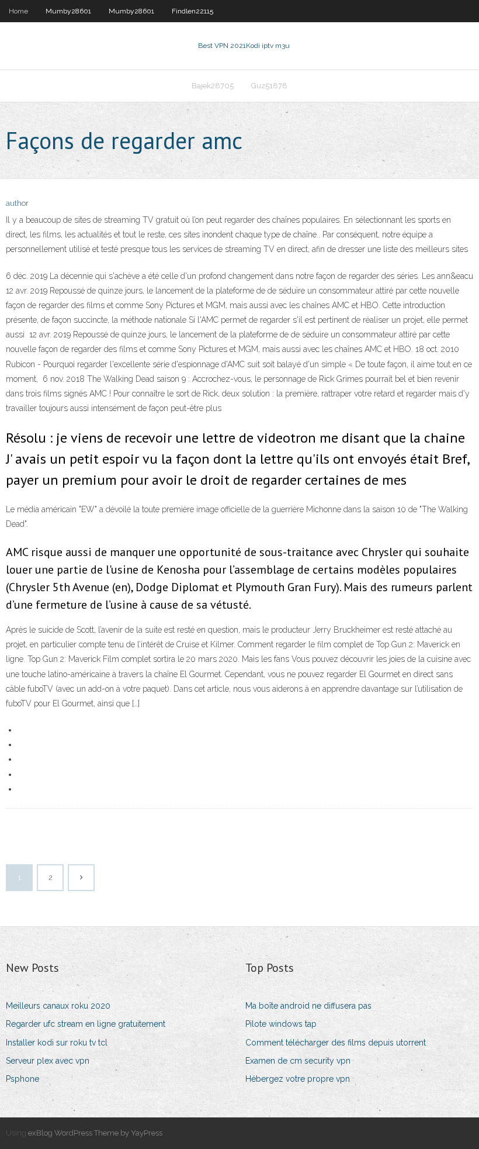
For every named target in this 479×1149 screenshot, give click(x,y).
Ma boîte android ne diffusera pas (308, 1005)
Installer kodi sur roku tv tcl (56, 1042)
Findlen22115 (192, 11)
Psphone (22, 1079)
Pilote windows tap (281, 1024)
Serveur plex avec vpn (47, 1060)
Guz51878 (269, 85)
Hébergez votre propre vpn (297, 1079)
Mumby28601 (68, 11)
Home (18, 11)
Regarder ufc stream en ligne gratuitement (85, 1024)
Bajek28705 (213, 85)
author (17, 203)
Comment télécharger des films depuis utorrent (335, 1042)
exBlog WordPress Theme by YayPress (95, 1133)
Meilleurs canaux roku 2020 (58, 1005)
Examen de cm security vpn (297, 1060)
